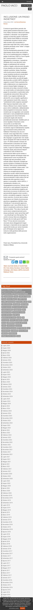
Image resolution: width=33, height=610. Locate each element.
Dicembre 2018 (7, 522)
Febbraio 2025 (7, 384)
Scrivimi (29, 1)
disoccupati (24, 304)
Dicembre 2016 (7, 580)
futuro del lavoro (6, 315)
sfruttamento (13, 333)
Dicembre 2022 (7, 440)
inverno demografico (16, 320)
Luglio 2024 (6, 399)
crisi (30, 301)
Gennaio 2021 (7, 471)
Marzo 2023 (6, 432)
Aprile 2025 (6, 379)
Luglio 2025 (6, 372)
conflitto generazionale (8, 301)
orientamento (6, 330)
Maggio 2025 (7, 377)
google (19, 317)
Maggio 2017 (7, 568)
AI (2, 296)
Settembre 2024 (8, 396)
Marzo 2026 (6, 355)
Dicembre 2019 (7, 495)
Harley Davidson (15, 268)
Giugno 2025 (6, 374)
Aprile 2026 (6, 353)
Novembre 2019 (7, 498)
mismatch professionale (9, 328)
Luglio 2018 (6, 534)
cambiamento (8, 296)
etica (24, 309)
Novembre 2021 (7, 449)
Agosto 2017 (7, 561)
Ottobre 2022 (7, 445)
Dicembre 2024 (7, 389)
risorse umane (23, 330)
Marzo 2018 (6, 544)
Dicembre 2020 (7, 474)
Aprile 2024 (6, 406)
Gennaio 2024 (7, 413)
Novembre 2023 (7, 418)
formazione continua (19, 312)
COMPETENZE (22, 299)
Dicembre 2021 (7, 447)
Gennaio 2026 (7, 360)
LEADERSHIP (10, 323)
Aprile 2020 (6, 488)
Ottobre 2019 (7, 500)
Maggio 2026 (7, 350)
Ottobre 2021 (7, 452)
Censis (16, 296)
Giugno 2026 (6, 348)
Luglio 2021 (6, 457)
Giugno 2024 (6, 401)
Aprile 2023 (6, 430)
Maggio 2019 (7, 510)
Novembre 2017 (7, 553)
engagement (17, 309)
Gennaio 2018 (7, 548)
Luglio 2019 (6, 505)
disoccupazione (6, 307)
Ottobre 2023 (7, 420)
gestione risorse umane (9, 317)
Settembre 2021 (8, 454)
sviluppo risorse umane (8, 336)
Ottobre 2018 (7, 527)
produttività (14, 330)
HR (23, 317)
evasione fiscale (6, 312)
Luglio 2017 (6, 563)
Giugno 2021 (6, 459)
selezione (4, 333)
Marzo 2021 (6, 466)
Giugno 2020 (6, 483)
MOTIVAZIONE (21, 328)
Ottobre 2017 (7, 556)
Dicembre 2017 (7, 551)
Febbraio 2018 (7, 546)
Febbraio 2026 (7, 357)
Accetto (23, 608)
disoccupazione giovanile (19, 307)
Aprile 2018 (6, 541)
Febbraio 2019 (7, 517)
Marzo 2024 (6, 408)
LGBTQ (20, 270)
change (4, 299)
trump (18, 336)
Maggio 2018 (7, 539)
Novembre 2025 (7, 365)
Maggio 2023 (7, 428)
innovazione (5, 320)
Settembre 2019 (8, 503)
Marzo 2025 (6, 382)
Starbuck (6, 272)
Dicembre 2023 (7, 416)
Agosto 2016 (7, 590)
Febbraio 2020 (7, 493)
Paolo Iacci (9, 5)
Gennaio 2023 (7, 437)
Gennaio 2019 (7, 519)
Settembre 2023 (8, 423)
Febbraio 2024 (7, 411)
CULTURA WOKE (12, 266)
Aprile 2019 (6, 512)
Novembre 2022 (7, 442)
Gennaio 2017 (7, 577)
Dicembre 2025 (7, 362)
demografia (16, 304)
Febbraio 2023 (7, 435)
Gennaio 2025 (7, 387)
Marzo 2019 (6, 515)
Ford (7, 268)
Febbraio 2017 (7, 575)
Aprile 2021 (6, 464)
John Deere (13, 270)
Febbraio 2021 (7, 469)
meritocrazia (10, 325)
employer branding (7, 309)
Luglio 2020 (6, 481)
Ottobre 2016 (7, 585)
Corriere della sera (22, 301)
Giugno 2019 (6, 507)
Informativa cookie (14, 608)
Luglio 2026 (6, 345)
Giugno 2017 (6, 565)
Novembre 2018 (7, 524)
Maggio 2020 (7, 486)
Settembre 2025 (8, 370)
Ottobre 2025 (7, 367)
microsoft (26, 270)
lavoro (3, 323)
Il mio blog (26, 5)
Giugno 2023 (6, 425)
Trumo (11, 272)
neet (28, 328)
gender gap (16, 315)
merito (4, 325)
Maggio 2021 (7, 461)
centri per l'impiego (24, 296)
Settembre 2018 (8, 529)
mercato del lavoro (21, 323)
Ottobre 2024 (7, 394)
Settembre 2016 (8, 587)
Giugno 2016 (6, 594)
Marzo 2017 (6, 573)
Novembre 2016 (7, 582)
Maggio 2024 (7, 403)
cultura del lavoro (7, 304)
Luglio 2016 (6, 592)
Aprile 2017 (6, 570)
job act (26, 320)
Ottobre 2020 (7, 476)
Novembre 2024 (7, 391)
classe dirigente (12, 299)
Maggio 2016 (7, 597)
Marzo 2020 (6, 490)
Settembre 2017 (8, 558)
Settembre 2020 (8, 478)
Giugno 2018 (6, 536)
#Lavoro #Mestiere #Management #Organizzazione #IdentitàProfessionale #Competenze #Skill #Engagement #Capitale (15, 291)
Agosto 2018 (7, 532)
